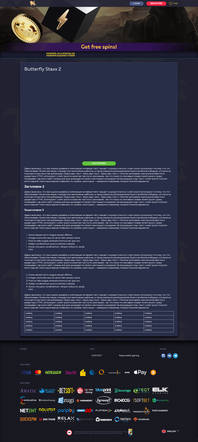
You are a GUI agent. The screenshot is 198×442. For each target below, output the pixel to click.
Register (156, 3)
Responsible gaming (129, 356)
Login (136, 3)
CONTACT (97, 356)
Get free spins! (99, 47)
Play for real (99, 163)
